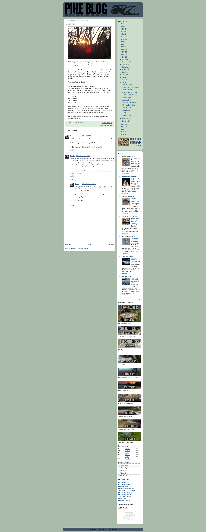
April (123, 80)
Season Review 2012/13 (129, 95)
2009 (122, 132)
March (124, 82)
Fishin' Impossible (128, 157)
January (125, 121)
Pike (121, 473)
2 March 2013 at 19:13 (84, 136)
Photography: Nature (124, 494)
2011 (122, 127)
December (125, 59)
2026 (122, 24)
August (124, 69)
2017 (122, 47)
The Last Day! (126, 100)
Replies (74, 180)
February (125, 118)
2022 (122, 34)
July (123, 72)
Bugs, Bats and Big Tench (135, 179)
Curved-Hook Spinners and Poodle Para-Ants (134, 240)
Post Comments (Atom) (80, 248)
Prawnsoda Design (124, 501)
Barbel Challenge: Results (130, 92)
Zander (122, 475)
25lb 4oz (127, 455)
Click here (128, 459)
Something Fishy (128, 196)
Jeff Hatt (72, 156)
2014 (122, 54)
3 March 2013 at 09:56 (83, 156)
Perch (122, 470)
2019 (122, 42)
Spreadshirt (126, 490)
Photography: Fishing (125, 492)
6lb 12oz (127, 451)
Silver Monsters (135, 258)
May (123, 77)
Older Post (110, 244)
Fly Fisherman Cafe (128, 236)
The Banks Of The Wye (129, 216)
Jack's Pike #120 (127, 97)
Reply (71, 150)
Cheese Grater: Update (129, 102)
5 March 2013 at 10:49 (89, 184)
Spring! (124, 112)
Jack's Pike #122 (127, 84)
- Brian (123, 482)
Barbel (122, 465)
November (125, 62)
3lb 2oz (127, 453)
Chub (121, 468)
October (125, 64)
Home (89, 244)
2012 (122, 124)
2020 (122, 39)
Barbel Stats (122, 498)
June (124, 74)
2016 (122, 49)
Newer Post (68, 244)
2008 (122, 134)
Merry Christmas (135, 218)
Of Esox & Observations (130, 176)
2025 (122, 26)
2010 (122, 129)
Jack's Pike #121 (127, 90)
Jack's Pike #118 (127, 115)
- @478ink (125, 486)
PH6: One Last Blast (128, 105)
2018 (122, 44)
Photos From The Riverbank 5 (131, 87)
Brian (71, 136)
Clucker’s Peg (127, 276)
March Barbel (126, 110)
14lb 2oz (127, 449)
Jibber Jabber (108, 125)
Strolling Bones (127, 256)
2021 (122, 36)
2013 (122, 57)
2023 (122, 31)
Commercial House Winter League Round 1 (135, 280)
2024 (122, 29)
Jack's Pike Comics (124, 496)
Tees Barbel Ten (135, 158)
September (125, 67)
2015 (122, 52)
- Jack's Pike (125, 484)
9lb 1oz (127, 457)
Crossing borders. (133, 199)
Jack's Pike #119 (127, 107)
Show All (139, 299)
